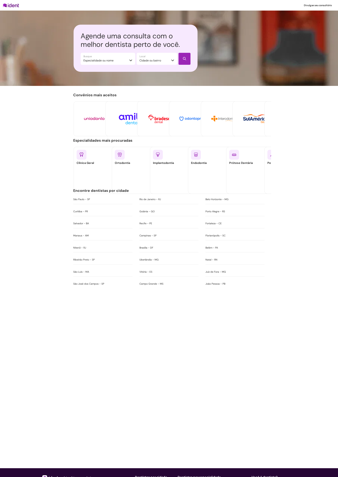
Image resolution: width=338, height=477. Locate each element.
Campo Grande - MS (151, 283)
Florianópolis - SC (215, 235)
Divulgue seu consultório (318, 5)
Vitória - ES (145, 271)
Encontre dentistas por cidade (101, 190)
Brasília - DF (146, 247)
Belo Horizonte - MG (217, 199)
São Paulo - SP (81, 199)
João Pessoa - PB (215, 283)
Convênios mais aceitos (95, 95)
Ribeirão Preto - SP (84, 259)
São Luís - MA (81, 271)
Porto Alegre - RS (215, 211)
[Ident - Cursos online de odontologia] (12, 5)
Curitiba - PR (80, 211)
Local (142, 56)
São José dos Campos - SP (88, 283)
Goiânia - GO (147, 211)
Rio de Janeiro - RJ (150, 199)
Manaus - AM (81, 235)
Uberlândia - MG (149, 259)
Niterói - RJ (79, 247)
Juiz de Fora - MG (215, 271)
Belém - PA (211, 247)
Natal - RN (211, 259)
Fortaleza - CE (213, 223)
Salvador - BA (81, 223)
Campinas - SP (148, 235)
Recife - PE (145, 223)
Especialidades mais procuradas (103, 140)
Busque (87, 56)
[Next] (262, 112)
